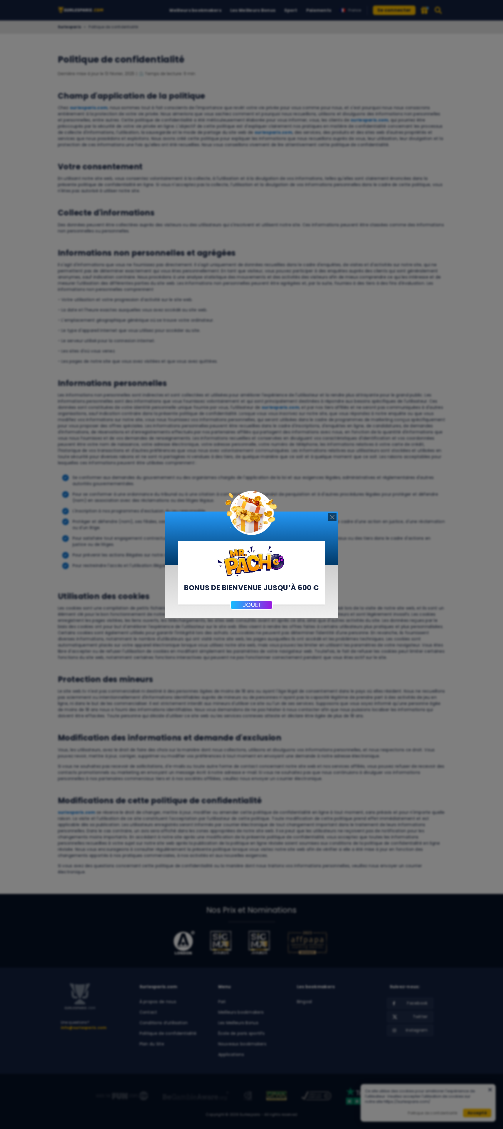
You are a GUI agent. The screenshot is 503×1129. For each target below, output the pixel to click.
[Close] (332, 517)
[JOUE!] (251, 560)
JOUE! (251, 605)
